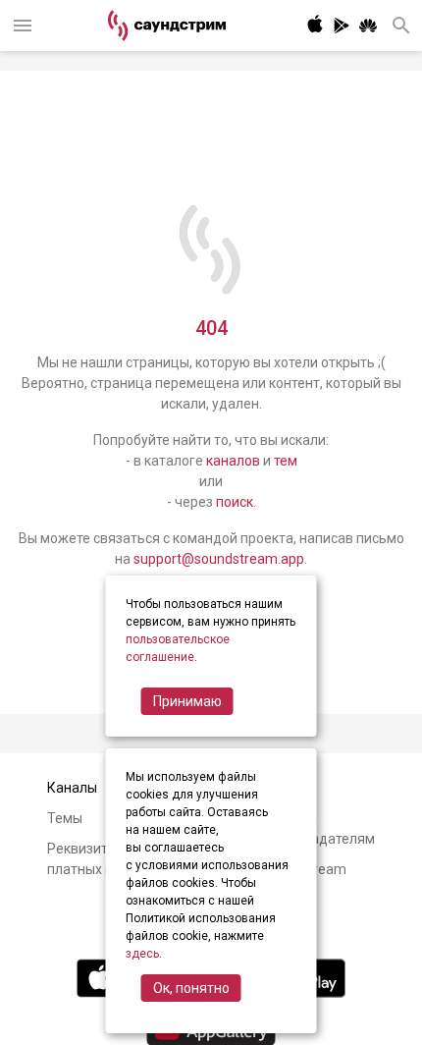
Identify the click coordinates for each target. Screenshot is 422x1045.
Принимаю (187, 701)
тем (285, 460)
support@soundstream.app (218, 559)
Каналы (72, 788)
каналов (233, 460)
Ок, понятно (191, 988)
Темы (64, 818)
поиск (234, 502)
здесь (142, 954)
